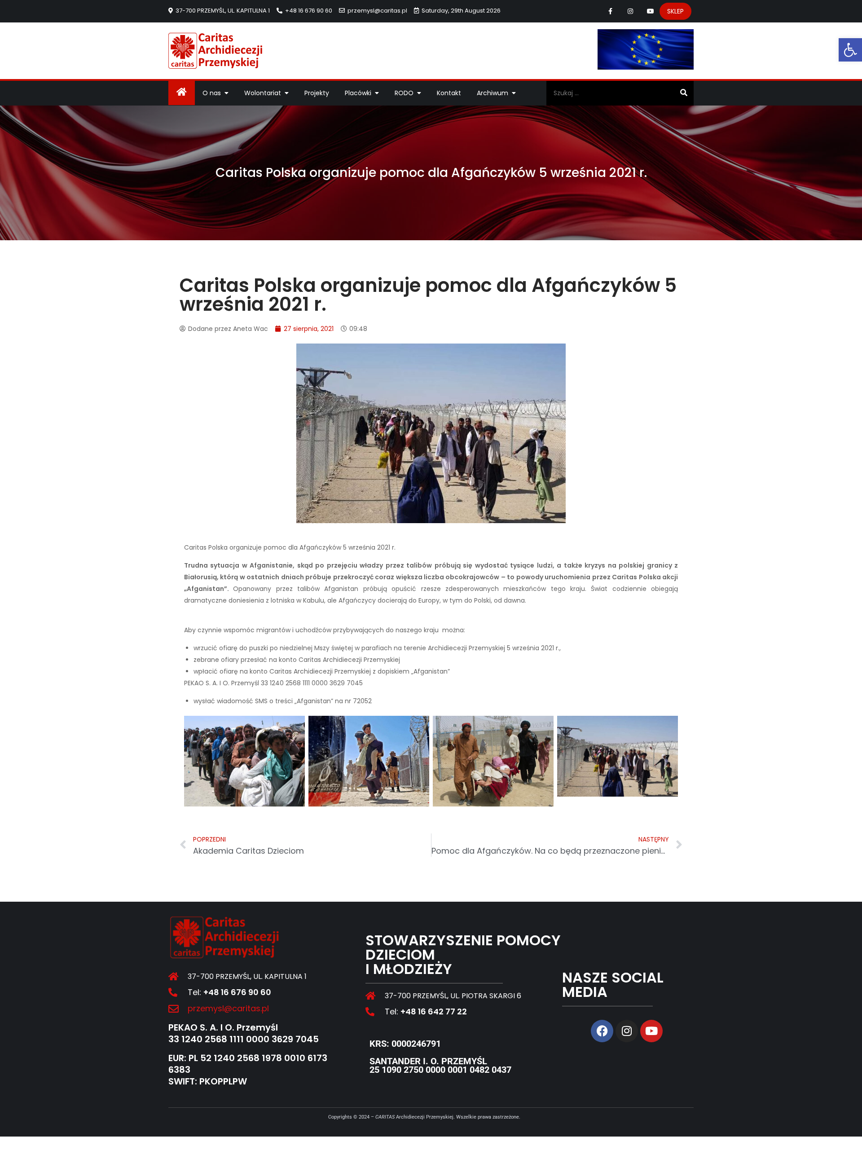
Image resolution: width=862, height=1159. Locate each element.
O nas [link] (211, 92)
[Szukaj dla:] (620, 92)
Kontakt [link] (449, 92)
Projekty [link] (316, 92)
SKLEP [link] (675, 11)
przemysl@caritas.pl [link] (377, 10)
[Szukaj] (683, 93)
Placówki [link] (358, 92)
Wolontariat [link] (262, 92)
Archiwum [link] (492, 92)
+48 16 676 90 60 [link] (308, 10)
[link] (850, 50)
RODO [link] (404, 92)
